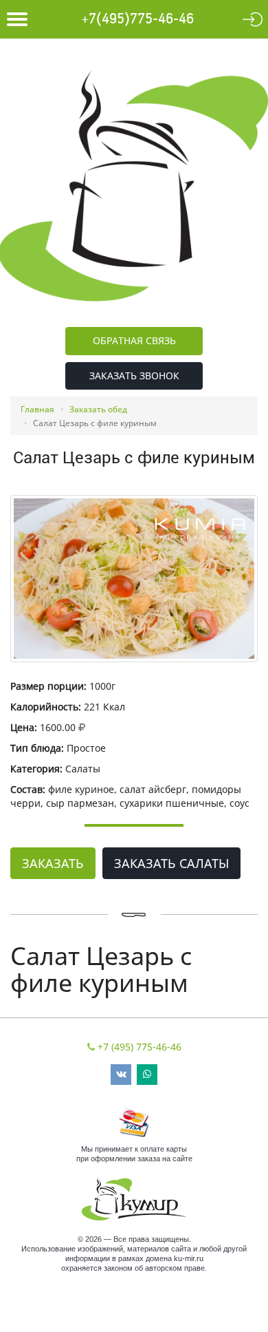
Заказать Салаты (171, 863)
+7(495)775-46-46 (137, 19)
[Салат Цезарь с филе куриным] (134, 578)
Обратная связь (134, 340)
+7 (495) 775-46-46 (139, 1046)
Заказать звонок (134, 375)
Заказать (53, 863)
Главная (37, 409)
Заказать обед (98, 409)
